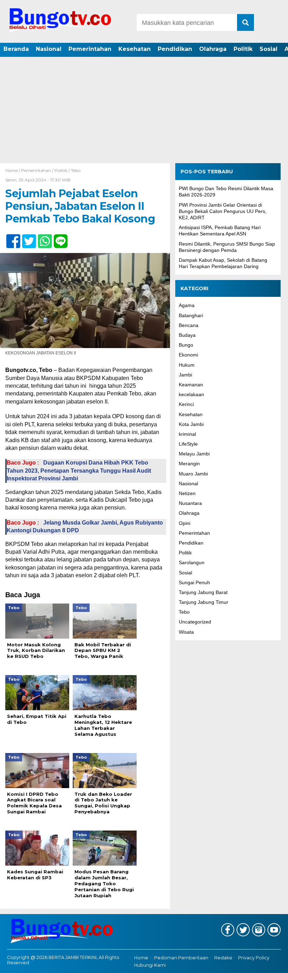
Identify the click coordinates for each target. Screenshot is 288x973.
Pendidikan (175, 49)
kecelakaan (191, 394)
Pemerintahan (89, 49)
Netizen (187, 493)
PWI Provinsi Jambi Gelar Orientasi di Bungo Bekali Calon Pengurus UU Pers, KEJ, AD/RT (223, 211)
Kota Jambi (191, 424)
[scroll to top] (272, 962)
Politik (243, 49)
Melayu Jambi (194, 453)
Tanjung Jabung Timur (203, 602)
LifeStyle (188, 444)
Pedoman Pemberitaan (181, 957)
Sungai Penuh (194, 582)
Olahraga (213, 49)
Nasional (48, 49)
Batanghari (191, 315)
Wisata (186, 632)
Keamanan (191, 384)
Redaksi (223, 957)
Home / (13, 170)
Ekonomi (188, 355)
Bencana (188, 325)
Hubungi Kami (150, 965)
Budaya (187, 335)
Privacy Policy (253, 957)
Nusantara (190, 503)
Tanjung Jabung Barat (203, 592)
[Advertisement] (144, 110)
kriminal (187, 434)
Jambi (185, 375)
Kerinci (186, 404)
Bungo (186, 345)
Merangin (189, 463)
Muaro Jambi (193, 473)
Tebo (75, 170)
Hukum (187, 365)
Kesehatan (134, 49)
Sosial (268, 49)
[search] (245, 22)
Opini (184, 523)
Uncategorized (195, 622)
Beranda (16, 49)
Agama (187, 305)
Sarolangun (191, 562)
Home (141, 957)
